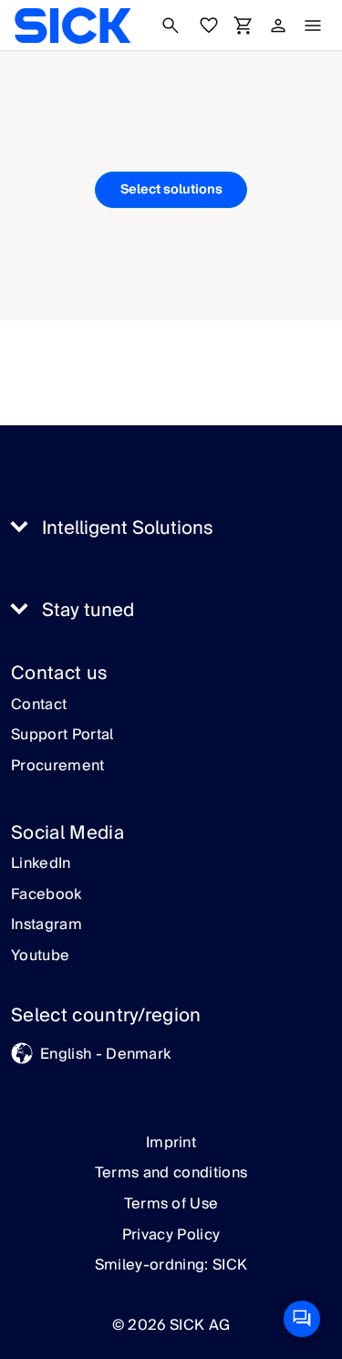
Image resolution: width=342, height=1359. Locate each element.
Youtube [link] (40, 956)
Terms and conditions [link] (171, 1173)
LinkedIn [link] (41, 864)
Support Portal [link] (62, 735)
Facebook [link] (46, 895)
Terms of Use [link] (171, 1204)
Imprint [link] (171, 1142)
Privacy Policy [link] (171, 1235)
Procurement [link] (58, 767)
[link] (72, 25)
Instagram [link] (46, 925)
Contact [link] (39, 705)
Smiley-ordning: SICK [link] (171, 1265)
